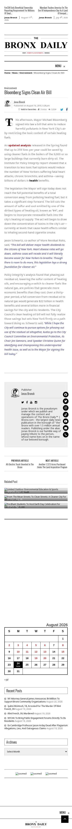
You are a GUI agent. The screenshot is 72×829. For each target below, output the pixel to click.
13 (45, 651)
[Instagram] (66, 408)
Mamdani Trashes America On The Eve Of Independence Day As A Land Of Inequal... (53, 10)
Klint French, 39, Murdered (21, 713)
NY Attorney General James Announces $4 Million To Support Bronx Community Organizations (32, 700)
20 (45, 658)
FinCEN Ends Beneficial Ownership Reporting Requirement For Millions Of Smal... (19, 10)
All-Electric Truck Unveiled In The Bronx (20, 465)
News (15, 72)
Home (7, 72)
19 (36, 658)
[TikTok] (66, 414)
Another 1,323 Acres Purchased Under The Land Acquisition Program (52, 465)
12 (36, 651)
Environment (26, 72)
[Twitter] (66, 401)
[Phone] (66, 434)
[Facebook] (66, 394)
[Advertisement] (36, 571)
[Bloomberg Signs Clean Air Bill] (34, 80)
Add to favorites (28, 109)
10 (18, 651)
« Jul (6, 679)
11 (27, 651)
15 (63, 651)
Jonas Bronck (10, 17)
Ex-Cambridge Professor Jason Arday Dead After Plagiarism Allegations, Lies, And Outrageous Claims (36, 727)
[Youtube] (66, 421)
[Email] (66, 428)
